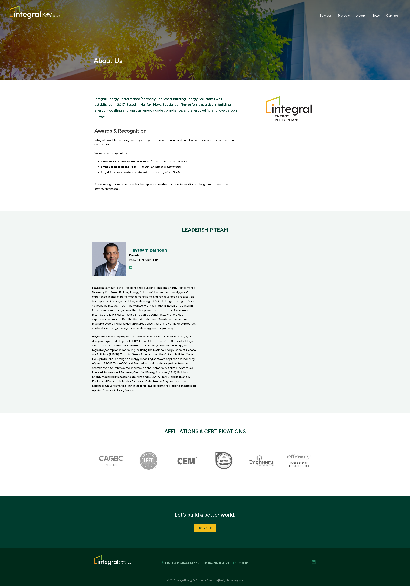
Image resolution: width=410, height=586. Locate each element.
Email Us (242, 563)
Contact (392, 15)
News (376, 15)
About (360, 15)
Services (326, 15)
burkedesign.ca (235, 580)
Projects (344, 15)
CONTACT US (205, 528)
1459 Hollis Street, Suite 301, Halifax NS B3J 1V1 (197, 563)
